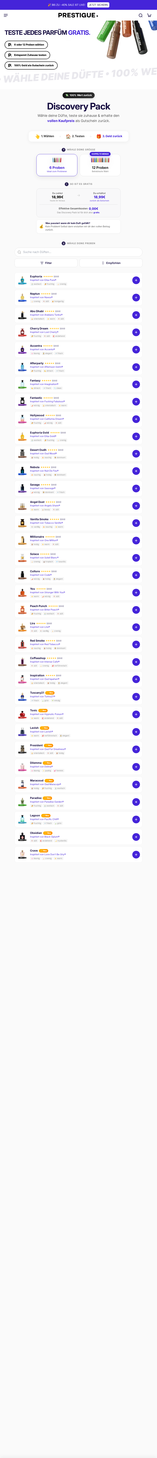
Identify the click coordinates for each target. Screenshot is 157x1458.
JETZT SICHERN (98, 5)
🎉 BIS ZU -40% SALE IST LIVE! (66, 5)
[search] (140, 15)
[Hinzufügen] (136, 280)
